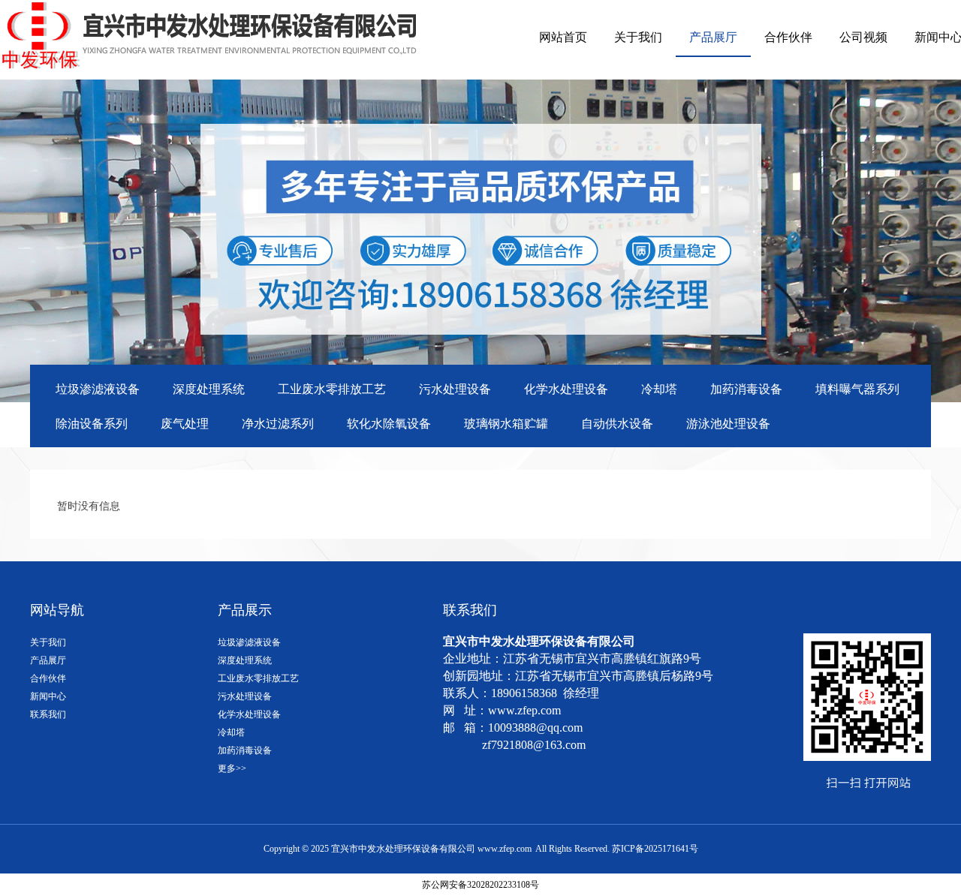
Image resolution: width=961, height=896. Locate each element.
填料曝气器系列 (857, 389)
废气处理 (185, 423)
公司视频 (863, 37)
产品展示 (245, 610)
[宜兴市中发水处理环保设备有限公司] (208, 35)
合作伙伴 (788, 37)
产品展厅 (713, 37)
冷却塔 (659, 389)
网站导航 (57, 610)
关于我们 (638, 37)
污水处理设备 (455, 389)
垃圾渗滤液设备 (98, 389)
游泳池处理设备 (728, 423)
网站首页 (563, 37)
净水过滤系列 (278, 423)
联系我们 (48, 714)
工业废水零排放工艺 (332, 389)
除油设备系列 (92, 423)
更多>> (232, 768)
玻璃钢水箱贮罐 (506, 423)
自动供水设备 (617, 423)
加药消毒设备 (746, 389)
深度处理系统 (209, 389)
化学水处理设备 (566, 389)
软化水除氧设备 (389, 423)
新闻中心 (48, 696)
